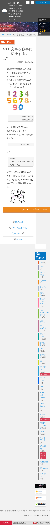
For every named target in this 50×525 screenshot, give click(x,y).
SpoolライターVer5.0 (43, 324)
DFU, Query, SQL (42, 406)
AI (41, 262)
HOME (19, 239)
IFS (41, 386)
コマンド (43, 356)
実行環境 (43, 368)
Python (43, 280)
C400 (42, 431)
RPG (42, 348)
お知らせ (43, 343)
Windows (44, 468)
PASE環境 (42, 273)
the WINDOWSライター (44, 313)
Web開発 (43, 447)
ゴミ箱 (43, 287)
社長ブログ (43, 475)
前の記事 (19, 222)
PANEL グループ (43, 425)
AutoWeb (44, 462)
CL (41, 361)
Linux (42, 266)
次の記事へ (17, 233)
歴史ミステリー (43, 336)
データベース (43, 379)
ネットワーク (43, 439)
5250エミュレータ (43, 395)
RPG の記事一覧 (19, 227)
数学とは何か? (43, 301)
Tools (42, 414)
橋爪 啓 (42, 294)
